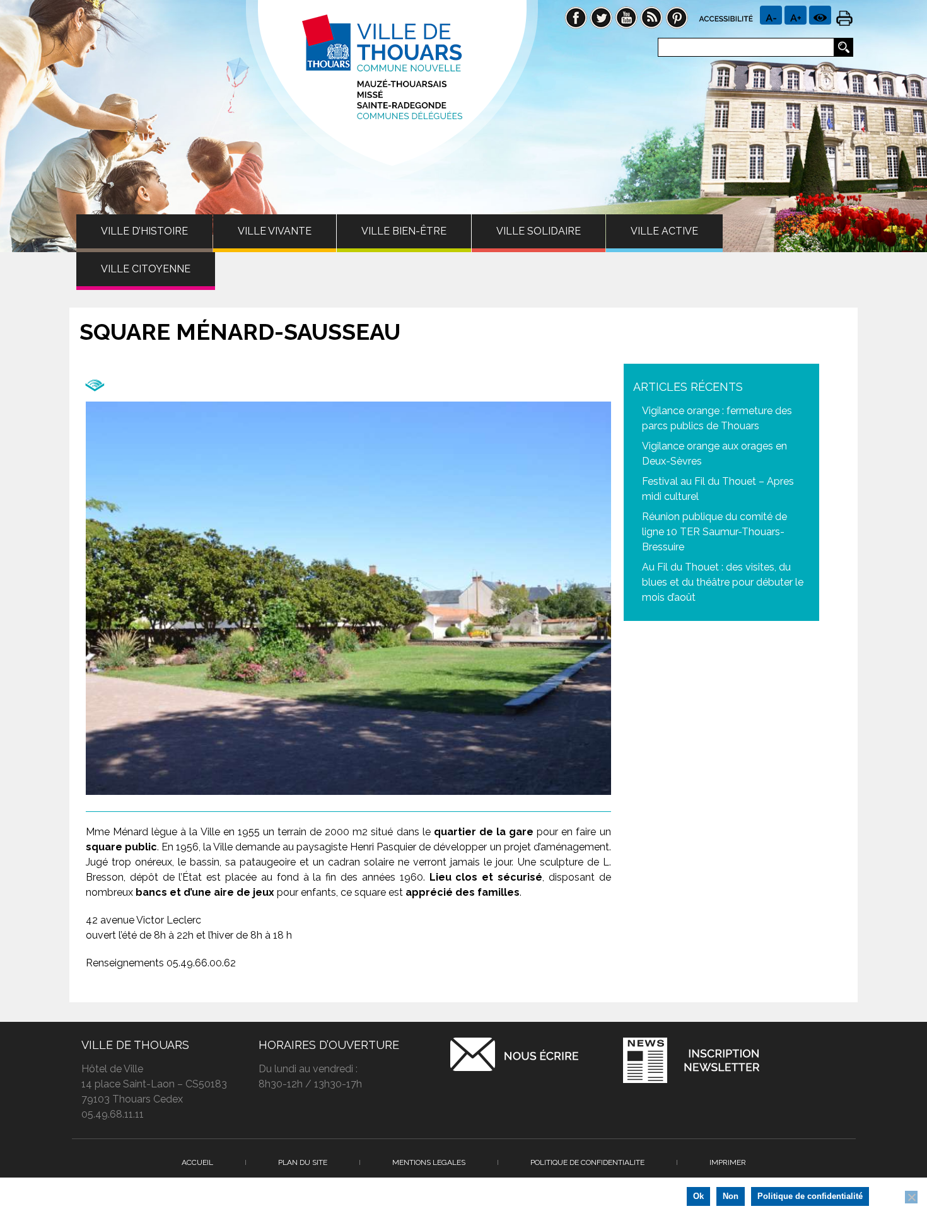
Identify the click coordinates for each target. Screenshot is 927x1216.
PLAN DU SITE (302, 1162)
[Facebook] (575, 17)
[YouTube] (626, 17)
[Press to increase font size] (771, 15)
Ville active (664, 231)
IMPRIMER (727, 1162)
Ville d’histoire (144, 231)
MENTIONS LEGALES (428, 1162)
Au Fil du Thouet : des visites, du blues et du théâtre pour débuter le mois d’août (722, 582)
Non (730, 1196)
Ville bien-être (403, 231)
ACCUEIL (197, 1162)
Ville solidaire (538, 231)
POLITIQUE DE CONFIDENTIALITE (587, 1162)
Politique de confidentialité (810, 1196)
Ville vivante (275, 231)
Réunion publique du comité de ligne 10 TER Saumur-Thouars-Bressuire (714, 532)
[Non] (911, 1197)
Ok (698, 1196)
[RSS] (651, 17)
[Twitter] (601, 17)
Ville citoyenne (145, 269)
